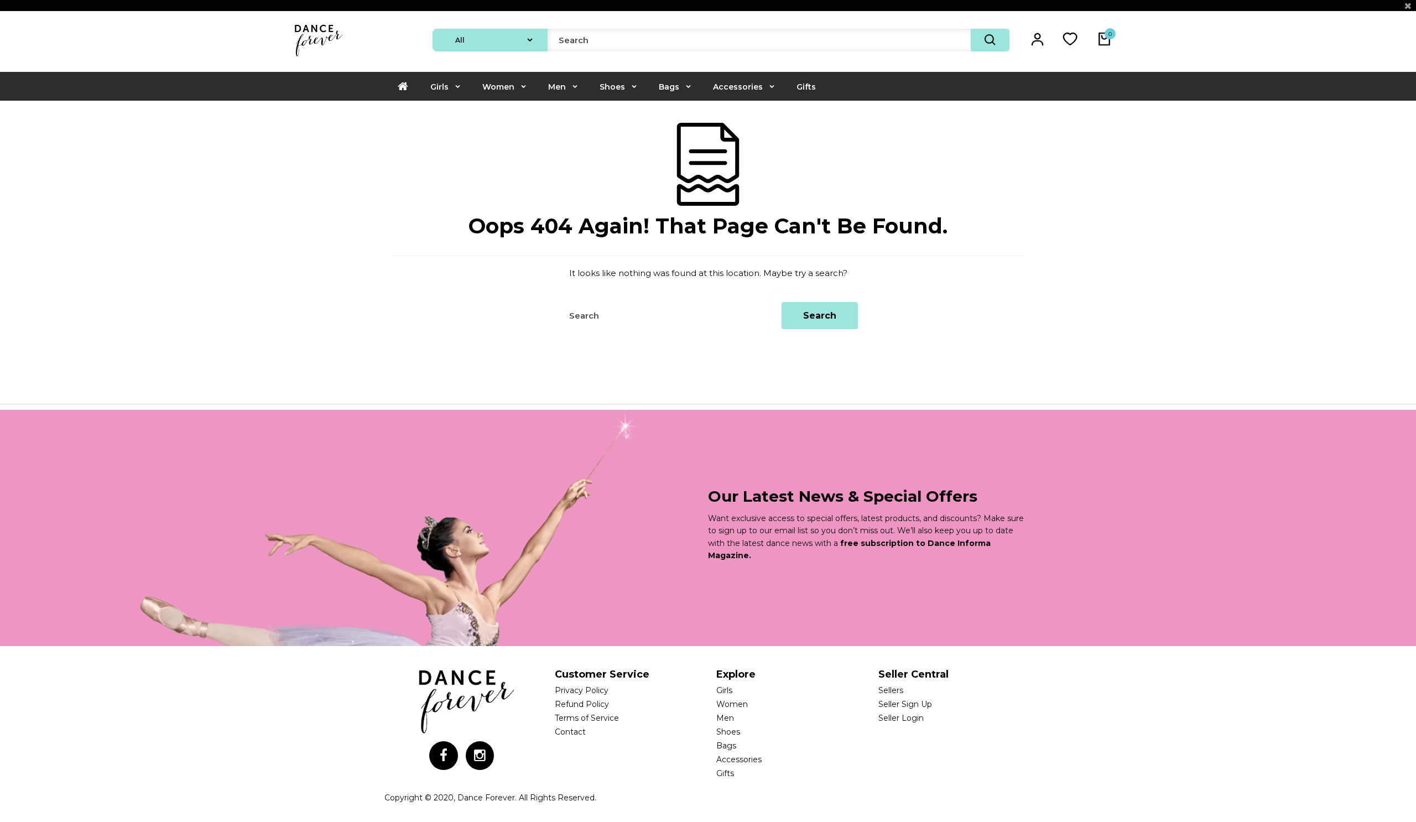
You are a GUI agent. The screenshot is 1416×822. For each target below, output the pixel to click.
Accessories (738, 87)
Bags (669, 87)
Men (557, 87)
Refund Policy (582, 704)
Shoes (612, 87)
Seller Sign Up (905, 704)
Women (498, 87)
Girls (439, 87)
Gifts (806, 87)
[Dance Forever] (318, 58)
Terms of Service (587, 718)
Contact (570, 732)
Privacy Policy (581, 690)
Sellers (890, 690)
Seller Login (901, 718)
